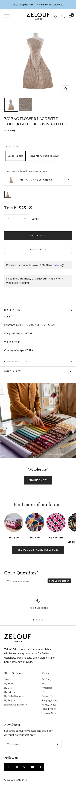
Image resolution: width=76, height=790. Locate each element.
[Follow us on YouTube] (32, 767)
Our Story (47, 679)
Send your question (59, 580)
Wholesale (47, 688)
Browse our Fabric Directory (38, 549)
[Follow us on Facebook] (8, 767)
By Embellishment (13, 696)
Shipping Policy (50, 700)
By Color (8, 688)
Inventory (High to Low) (44, 155)
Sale (6, 679)
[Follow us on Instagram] (16, 767)
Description (12, 309)
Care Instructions (16, 361)
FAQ (44, 692)
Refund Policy (49, 709)
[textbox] (26, 581)
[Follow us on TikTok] (40, 767)
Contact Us (47, 696)
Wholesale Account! (17, 282)
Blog (44, 683)
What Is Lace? (12, 371)
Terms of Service (50, 713)
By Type (8, 683)
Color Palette (15, 155)
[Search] (63, 16)
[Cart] (70, 16)
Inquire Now (38, 480)
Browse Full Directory (15, 704)
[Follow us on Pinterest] (24, 767)
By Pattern (9, 692)
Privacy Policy (49, 704)
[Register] (56, 744)
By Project (9, 700)
